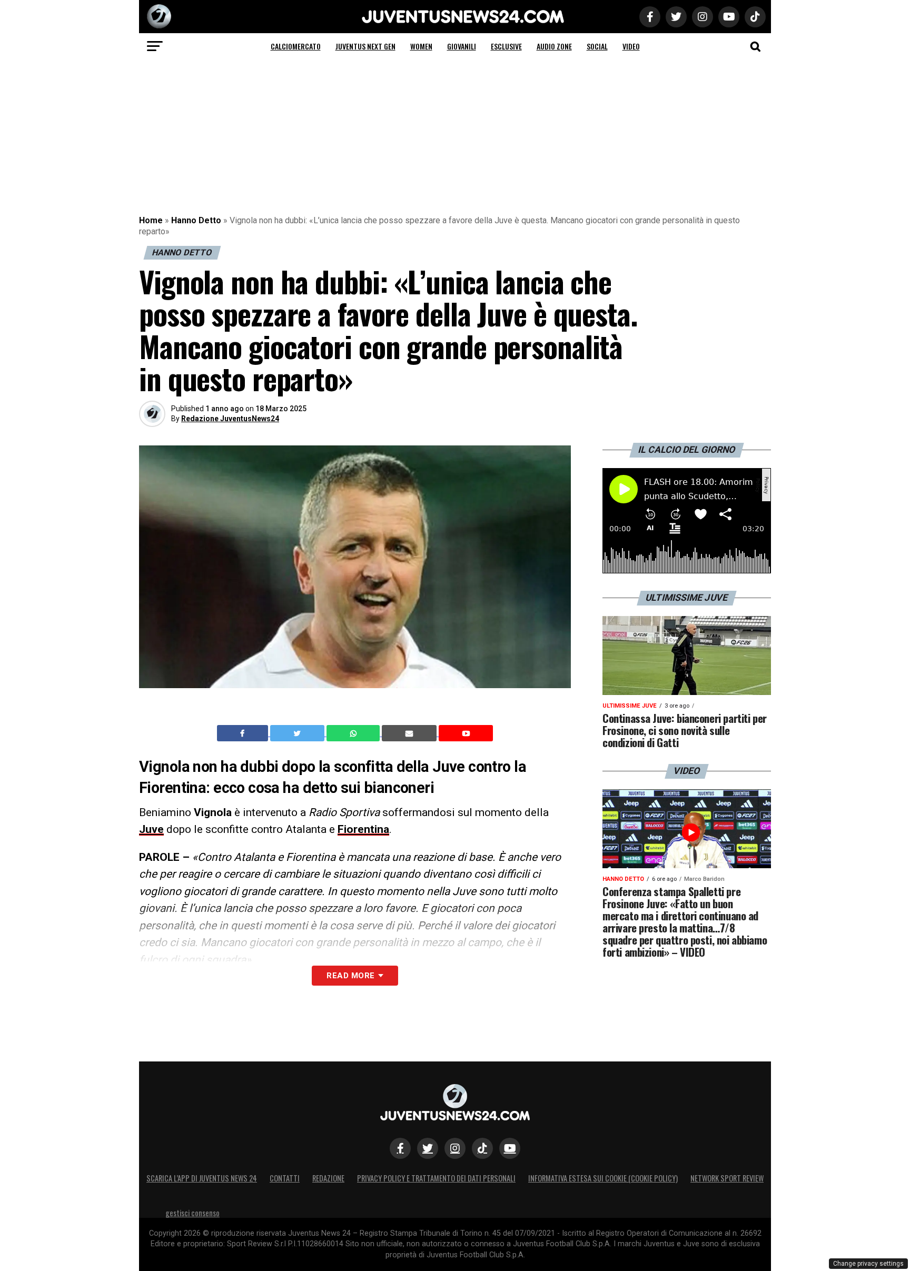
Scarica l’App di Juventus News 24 (201, 1178)
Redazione (328, 1178)
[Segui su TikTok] (482, 1148)
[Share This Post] (354, 733)
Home (151, 220)
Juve (151, 829)
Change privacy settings (868, 1263)
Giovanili (461, 46)
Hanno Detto (196, 220)
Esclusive (506, 46)
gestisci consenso (192, 1212)
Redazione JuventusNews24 (230, 418)
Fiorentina (363, 829)
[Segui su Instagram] (455, 1148)
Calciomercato (296, 46)
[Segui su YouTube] (509, 1148)
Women (421, 46)
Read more (350, 975)
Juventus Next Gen (365, 46)
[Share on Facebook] (244, 733)
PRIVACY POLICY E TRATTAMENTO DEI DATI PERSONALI (436, 1178)
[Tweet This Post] (298, 733)
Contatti (285, 1178)
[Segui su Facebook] (400, 1148)
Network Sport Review (727, 1178)
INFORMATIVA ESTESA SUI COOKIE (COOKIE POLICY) (603, 1178)
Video (631, 46)
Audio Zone (554, 46)
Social (597, 46)
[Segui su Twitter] (427, 1148)
